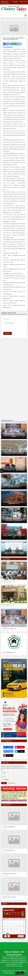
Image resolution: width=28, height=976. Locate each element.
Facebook (10, 747)
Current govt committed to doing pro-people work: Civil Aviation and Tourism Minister (14, 434)
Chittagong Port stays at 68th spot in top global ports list (14, 502)
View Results (11, 783)
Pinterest (10, 755)
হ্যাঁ (4, 773)
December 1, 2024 (6, 851)
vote (4, 783)
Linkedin (21, 751)
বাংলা (13, 1)
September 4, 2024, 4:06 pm (11, 42)
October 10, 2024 (5, 898)
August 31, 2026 (5, 582)
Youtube (21, 747)
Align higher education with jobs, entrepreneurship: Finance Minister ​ (14, 552)
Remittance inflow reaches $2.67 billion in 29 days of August (14, 485)
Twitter (9, 751)
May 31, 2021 (5, 875)
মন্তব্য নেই (6, 779)
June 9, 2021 (5, 828)
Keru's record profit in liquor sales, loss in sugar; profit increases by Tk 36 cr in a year (14, 535)
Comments (6, 319)
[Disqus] (14, 361)
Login (25, 1)
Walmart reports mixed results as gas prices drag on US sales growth (14, 519)
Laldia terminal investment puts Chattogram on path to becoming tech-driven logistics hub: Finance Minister (14, 468)
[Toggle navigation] (25, 15)
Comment (7, 333)
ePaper (21, 1)
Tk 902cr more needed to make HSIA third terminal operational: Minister (14, 452)
